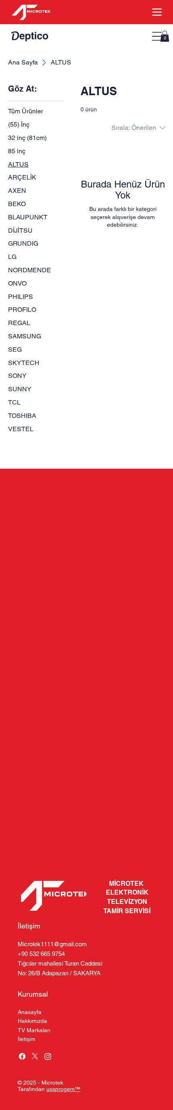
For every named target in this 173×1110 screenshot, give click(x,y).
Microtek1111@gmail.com (52, 944)
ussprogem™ (63, 1089)
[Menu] (157, 36)
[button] (164, 36)
